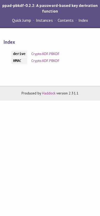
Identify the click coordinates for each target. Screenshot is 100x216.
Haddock (48, 93)
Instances (44, 20)
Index (83, 20)
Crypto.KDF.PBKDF (45, 53)
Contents (66, 20)
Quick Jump (21, 20)
